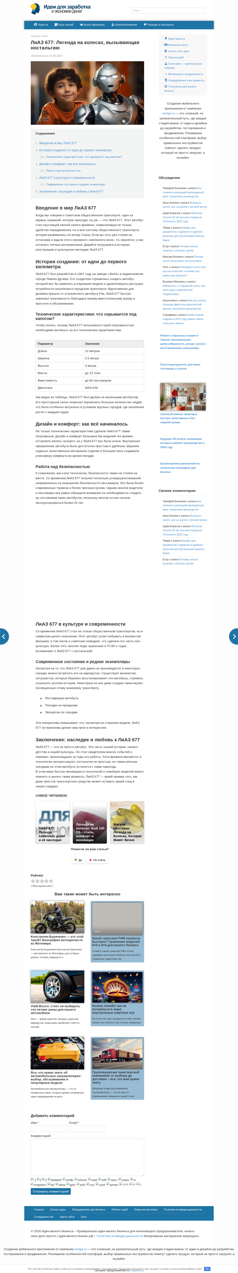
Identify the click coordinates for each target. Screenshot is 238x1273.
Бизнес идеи (58, 1209)
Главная (39, 1209)
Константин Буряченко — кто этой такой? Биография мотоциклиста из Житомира (57, 940)
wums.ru (138, 1270)
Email (74, 1122)
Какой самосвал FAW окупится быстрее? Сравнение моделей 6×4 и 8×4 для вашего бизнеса (116, 942)
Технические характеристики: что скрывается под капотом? (84, 156)
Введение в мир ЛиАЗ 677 (58, 143)
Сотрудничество (44, 1216)
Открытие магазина (146, 1209)
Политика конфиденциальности (183, 1209)
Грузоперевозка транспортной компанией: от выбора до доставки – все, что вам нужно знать (115, 1077)
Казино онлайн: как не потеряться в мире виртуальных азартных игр (113, 1009)
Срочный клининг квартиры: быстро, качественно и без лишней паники (179, 418)
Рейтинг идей (120, 1209)
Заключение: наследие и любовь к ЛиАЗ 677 (71, 191)
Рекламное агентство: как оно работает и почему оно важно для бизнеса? (184, 271)
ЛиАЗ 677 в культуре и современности (67, 177)
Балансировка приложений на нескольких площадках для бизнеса (180, 467)
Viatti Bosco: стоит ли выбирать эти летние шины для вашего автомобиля (55, 1009)
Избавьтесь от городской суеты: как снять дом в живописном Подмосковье (184, 289)
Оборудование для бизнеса (88, 1209)
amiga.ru (169, 113)
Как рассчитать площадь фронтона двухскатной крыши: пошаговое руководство (184, 304)
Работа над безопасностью (63, 170)
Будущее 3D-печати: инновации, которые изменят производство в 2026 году (182, 443)
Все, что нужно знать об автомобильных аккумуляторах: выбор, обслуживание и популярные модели (56, 1077)
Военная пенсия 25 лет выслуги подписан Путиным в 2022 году (182, 217)
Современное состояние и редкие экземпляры (75, 184)
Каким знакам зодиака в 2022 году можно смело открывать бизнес (183, 318)
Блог (84, 1216)
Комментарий (41, 1136)
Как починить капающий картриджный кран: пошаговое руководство (183, 192)
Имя (35, 1122)
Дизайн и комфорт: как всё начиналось (67, 164)
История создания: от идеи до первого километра (75, 150)
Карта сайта (67, 1216)
